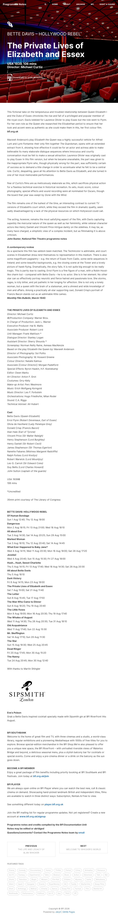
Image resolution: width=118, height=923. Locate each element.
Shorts (11, 879)
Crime (77, 870)
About (67, 4)
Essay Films (99, 884)
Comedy (22, 870)
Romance (101, 870)
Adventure (88, 875)
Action (76, 875)
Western (44, 879)
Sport (20, 884)
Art (65, 884)
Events (41, 884)
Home (55, 4)
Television (23, 879)
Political (40, 893)
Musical (56, 875)
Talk (98, 875)
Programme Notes (14, 4)
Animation (89, 870)
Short (11, 889)
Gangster (30, 884)
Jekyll (58, 912)
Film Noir (55, 879)
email (81, 832)
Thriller (58, 870)
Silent (11, 884)
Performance (27, 893)
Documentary (35, 870)
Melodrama (100, 879)
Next (83, 848)
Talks (46, 875)
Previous (31, 849)
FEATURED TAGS (15, 864)
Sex (59, 893)
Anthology (22, 889)
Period (68, 870)
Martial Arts (85, 884)
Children (67, 879)
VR (75, 893)
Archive (80, 4)
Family (73, 884)
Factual (78, 889)
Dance (54, 889)
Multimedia (13, 893)
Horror (48, 870)
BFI (92, 4)
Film (87, 889)
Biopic (34, 879)
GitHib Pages (69, 912)
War (106, 875)
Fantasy (21, 875)
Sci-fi (50, 893)
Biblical (34, 889)
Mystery (78, 879)
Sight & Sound (107, 4)
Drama (11, 870)
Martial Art (98, 889)
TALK (67, 893)
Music (66, 875)
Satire (88, 879)
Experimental (34, 875)
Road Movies (54, 884)
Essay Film (66, 889)
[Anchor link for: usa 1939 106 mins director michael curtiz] (4, 67)
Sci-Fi (11, 875)
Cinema (44, 889)
